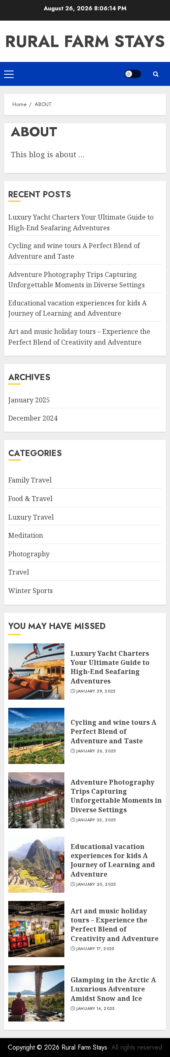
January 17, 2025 (95, 949)
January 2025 (29, 399)
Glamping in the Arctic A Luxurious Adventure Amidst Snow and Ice (113, 989)
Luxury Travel (31, 517)
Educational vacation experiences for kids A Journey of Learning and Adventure (77, 308)
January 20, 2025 (96, 884)
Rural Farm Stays (85, 41)
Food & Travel (30, 498)
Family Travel (30, 480)
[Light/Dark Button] (133, 74)
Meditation (25, 535)
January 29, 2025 (96, 691)
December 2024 (32, 418)
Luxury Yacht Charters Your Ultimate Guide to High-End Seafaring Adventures (110, 667)
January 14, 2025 (95, 1009)
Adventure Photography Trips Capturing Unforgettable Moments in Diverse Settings (116, 796)
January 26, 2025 (96, 751)
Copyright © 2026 (34, 1047)
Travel (18, 572)
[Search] (155, 74)
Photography (29, 553)
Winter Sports (30, 590)
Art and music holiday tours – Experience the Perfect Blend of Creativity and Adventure (114, 924)
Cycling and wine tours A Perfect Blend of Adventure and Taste (113, 731)
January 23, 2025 (96, 820)
